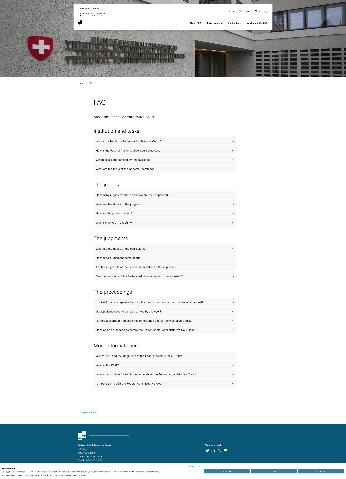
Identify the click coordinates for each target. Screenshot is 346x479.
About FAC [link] (195, 23)
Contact (231, 11)
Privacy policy (194, 466)
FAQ (240, 11)
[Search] (265, 11)
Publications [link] (234, 23)
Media (248, 11)
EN (256, 11)
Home (81, 83)
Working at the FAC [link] (257, 23)
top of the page (90, 412)
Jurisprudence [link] (215, 23)
